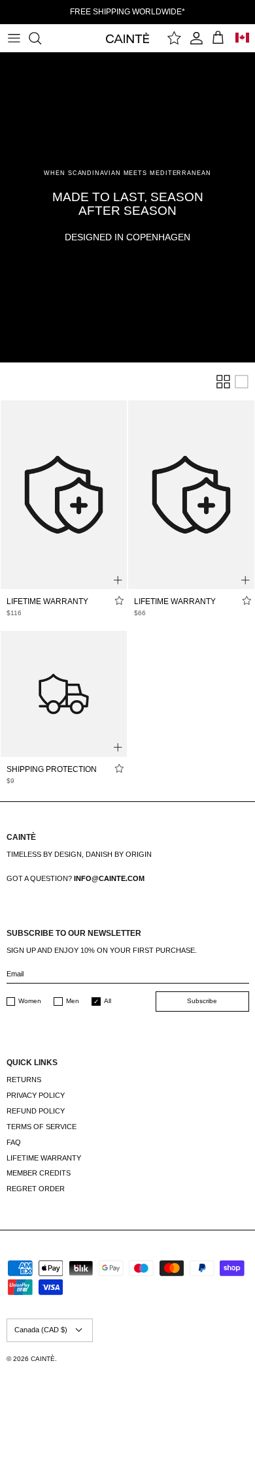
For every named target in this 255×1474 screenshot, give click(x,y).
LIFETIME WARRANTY (44, 1158)
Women (29, 1000)
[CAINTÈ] (128, 37)
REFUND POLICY (36, 1111)
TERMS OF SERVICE (41, 1126)
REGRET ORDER (36, 1189)
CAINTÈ (43, 1358)
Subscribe (202, 1000)
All (107, 1000)
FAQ (14, 1142)
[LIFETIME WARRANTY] (64, 495)
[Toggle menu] (13, 38)
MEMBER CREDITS (39, 1173)
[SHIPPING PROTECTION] (64, 694)
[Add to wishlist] (119, 600)
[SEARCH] (41, 38)
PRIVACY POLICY (36, 1095)
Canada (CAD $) (40, 1330)
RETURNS (24, 1079)
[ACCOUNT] (196, 38)
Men (72, 1000)
